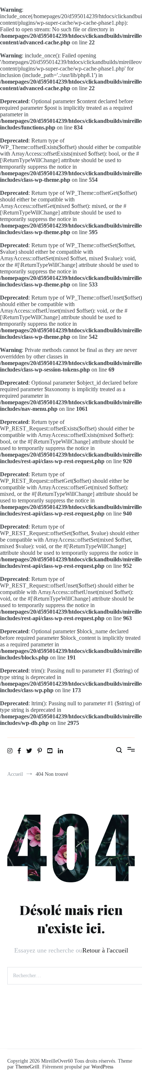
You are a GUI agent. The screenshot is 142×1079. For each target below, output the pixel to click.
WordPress (102, 1067)
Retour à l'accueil (105, 950)
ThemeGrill (27, 1067)
